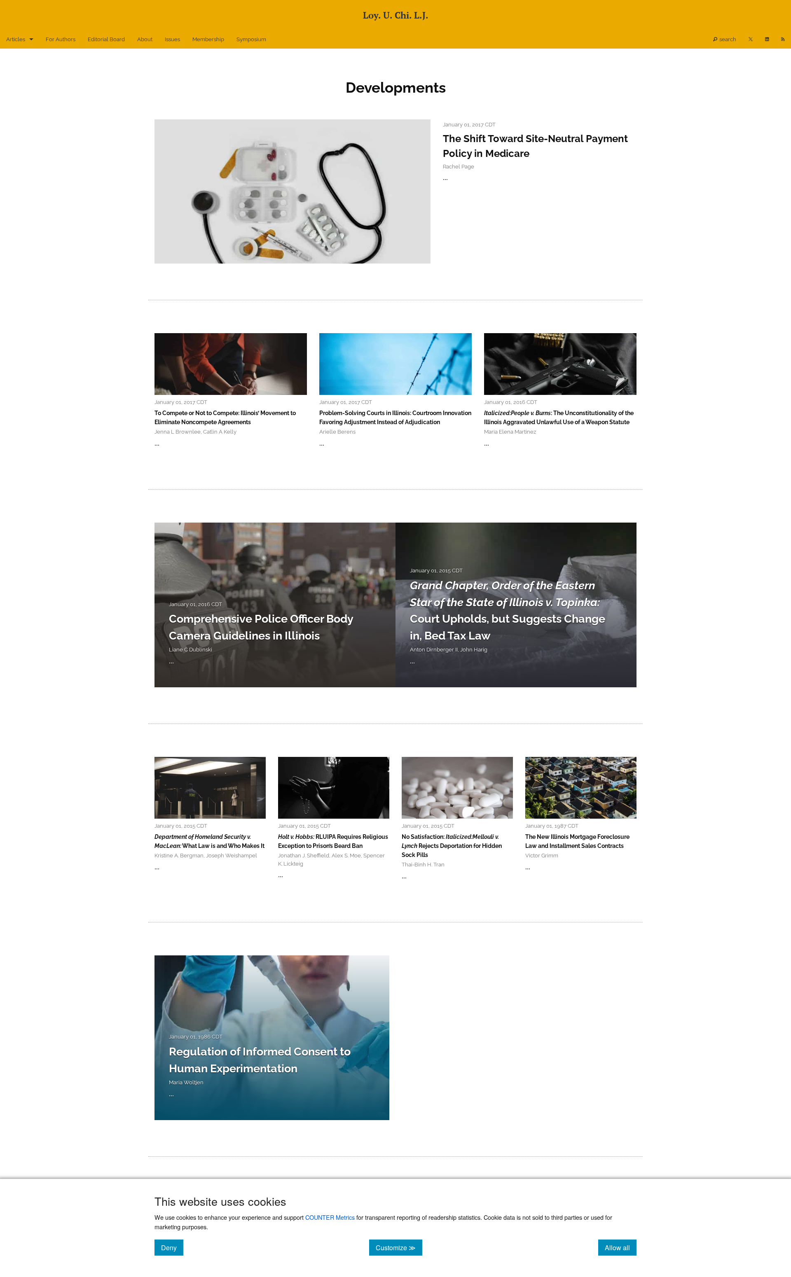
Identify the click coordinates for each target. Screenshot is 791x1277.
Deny (172, 1247)
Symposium (251, 39)
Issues (172, 39)
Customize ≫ (399, 1247)
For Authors (60, 39)
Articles (15, 39)
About (144, 39)
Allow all (621, 1247)
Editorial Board (106, 39)
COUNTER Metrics (330, 1217)
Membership (208, 39)
